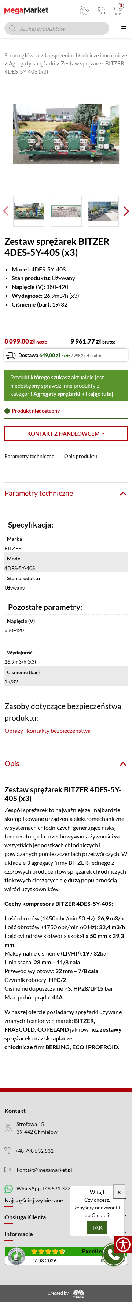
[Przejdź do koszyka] (115, 11)
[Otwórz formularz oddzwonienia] (114, 1254)
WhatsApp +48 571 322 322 (48, 1188)
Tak (97, 1227)
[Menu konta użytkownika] (84, 11)
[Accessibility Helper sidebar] (123, 1244)
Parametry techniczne (29, 456)
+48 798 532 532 (34, 1151)
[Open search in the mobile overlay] (56, 28)
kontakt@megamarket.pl (44, 1170)
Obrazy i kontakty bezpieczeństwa (47, 730)
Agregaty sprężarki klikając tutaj (73, 393)
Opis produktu (80, 456)
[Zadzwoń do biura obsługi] (101, 10)
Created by (58, 1293)
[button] (66, 434)
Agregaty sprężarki (32, 63)
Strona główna (21, 55)
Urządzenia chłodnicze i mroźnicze (86, 55)
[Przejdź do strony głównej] (26, 10)
